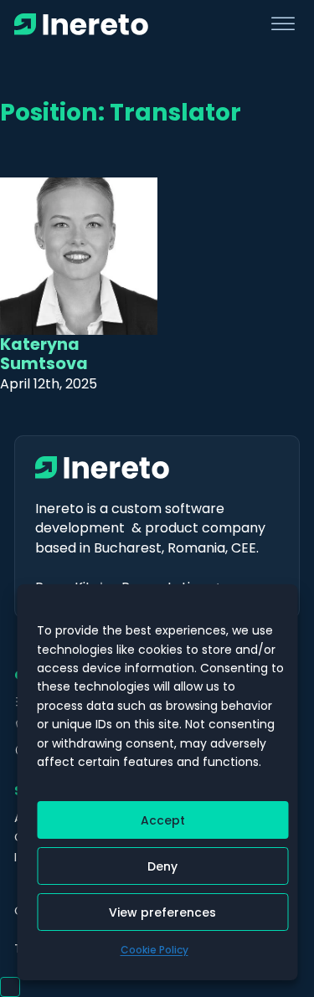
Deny (162, 866)
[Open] (283, 25)
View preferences (162, 912)
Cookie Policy (154, 950)
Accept (163, 820)
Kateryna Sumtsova (44, 354)
